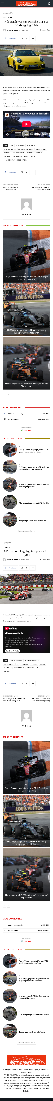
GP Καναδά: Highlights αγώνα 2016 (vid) (41, 188)
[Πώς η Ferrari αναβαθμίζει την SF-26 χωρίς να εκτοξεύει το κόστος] (26, 256)
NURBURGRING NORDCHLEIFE (14, 153)
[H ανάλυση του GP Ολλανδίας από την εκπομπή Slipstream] (26, 363)
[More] (33, 38)
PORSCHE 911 (17, 156)
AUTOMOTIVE (31, 145)
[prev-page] (4, 394)
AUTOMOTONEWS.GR (25, 149)
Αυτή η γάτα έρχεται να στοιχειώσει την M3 (10, 188)
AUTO (11, 13)
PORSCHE (7, 156)
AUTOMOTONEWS (10, 149)
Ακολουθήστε (43, 419)
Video (25, 160)
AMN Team (13, 30)
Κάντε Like (44, 414)
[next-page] (8, 394)
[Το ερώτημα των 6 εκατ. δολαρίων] (10, 519)
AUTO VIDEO (20, 145)
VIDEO (10, 18)
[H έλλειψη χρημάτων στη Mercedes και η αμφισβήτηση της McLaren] (26, 309)
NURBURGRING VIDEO (34, 153)
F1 (26, 273)
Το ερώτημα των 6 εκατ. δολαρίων (32, 521)
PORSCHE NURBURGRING (12, 160)
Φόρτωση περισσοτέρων (25, 531)
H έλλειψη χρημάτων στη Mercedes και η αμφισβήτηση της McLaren (26, 331)
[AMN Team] (5, 30)
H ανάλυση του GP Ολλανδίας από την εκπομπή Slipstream (26, 384)
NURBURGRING (41, 149)
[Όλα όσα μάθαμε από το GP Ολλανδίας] (10, 502)
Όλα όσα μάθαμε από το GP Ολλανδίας (34, 503)
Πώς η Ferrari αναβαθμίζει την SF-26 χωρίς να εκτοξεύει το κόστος (26, 277)
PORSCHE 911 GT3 (30, 156)
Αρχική (5, 13)
